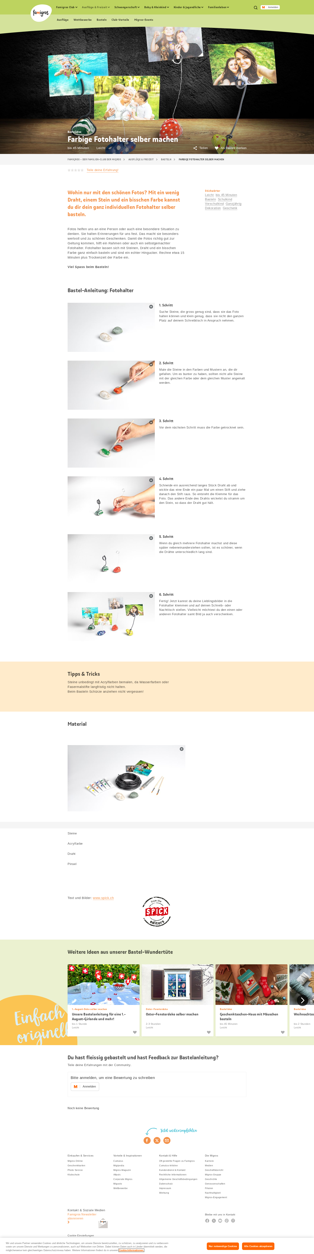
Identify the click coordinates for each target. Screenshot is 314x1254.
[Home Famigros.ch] (41, 13)
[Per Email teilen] (166, 1140)
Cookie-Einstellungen (81, 1235)
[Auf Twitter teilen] (157, 1140)
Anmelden (273, 7)
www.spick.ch (103, 898)
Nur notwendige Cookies (223, 1246)
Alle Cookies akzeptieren (258, 1246)
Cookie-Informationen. (131, 1250)
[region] (157, 1246)
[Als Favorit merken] (135, 1032)
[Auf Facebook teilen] (147, 1140)
